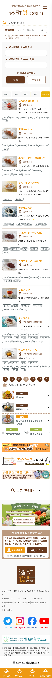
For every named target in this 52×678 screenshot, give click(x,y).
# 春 (36, 117)
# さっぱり (16, 309)
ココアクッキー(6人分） (30, 261)
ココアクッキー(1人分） (30, 232)
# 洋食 (30, 117)
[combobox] (23, 53)
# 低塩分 (23, 117)
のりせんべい (25, 207)
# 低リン (5, 117)
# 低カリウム (14, 117)
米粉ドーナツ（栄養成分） (32, 157)
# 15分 (4, 121)
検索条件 (9, 30)
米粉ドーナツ (25, 129)
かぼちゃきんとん (27, 350)
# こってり (5, 370)
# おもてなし (26, 171)
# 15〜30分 (38, 341)
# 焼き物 (44, 224)
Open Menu (45, 7)
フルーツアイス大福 (28, 182)
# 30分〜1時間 (44, 146)
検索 (15, 79)
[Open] (44, 53)
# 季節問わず (22, 146)
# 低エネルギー (33, 334)
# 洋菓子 (13, 146)
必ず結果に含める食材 (20, 47)
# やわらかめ (43, 117)
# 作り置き (14, 370)
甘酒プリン (24, 289)
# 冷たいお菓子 (38, 306)
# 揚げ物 (5, 149)
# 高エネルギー (7, 171)
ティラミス (24, 318)
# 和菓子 (19, 224)
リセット (36, 79)
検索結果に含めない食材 (21, 59)
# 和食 (12, 224)
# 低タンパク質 (7, 338)
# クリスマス (44, 338)
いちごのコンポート (28, 101)
